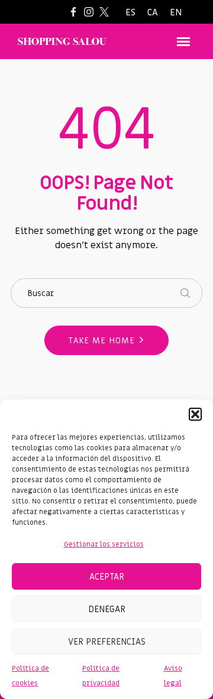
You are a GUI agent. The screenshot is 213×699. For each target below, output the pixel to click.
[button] (195, 414)
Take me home (102, 340)
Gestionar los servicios (104, 544)
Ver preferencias (107, 642)
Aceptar (106, 577)
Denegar (106, 609)
